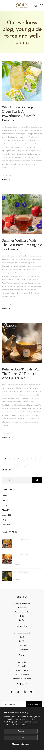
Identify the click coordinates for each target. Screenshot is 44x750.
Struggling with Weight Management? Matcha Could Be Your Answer (26, 575)
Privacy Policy (22, 645)
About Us (5, 510)
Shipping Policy (22, 649)
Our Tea (5, 500)
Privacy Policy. (20, 724)
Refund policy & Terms (22, 678)
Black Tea (22, 608)
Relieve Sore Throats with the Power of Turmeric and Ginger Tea (21, 373)
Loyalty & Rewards (22, 674)
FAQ (22, 637)
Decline (20, 737)
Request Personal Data (22, 633)
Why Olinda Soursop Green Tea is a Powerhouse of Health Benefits (18, 113)
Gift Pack (22, 620)
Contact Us (6, 525)
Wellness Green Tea (22, 612)
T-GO (22, 616)
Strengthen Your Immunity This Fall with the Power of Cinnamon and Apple (26, 559)
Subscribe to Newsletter (22, 670)
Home (4, 496)
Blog (4, 520)
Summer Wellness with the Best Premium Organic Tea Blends (22, 244)
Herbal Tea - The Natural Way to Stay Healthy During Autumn (26, 543)
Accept (21, 731)
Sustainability (7, 515)
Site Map (22, 641)
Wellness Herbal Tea (22, 604)
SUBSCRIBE (34, 704)
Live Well (5, 505)
